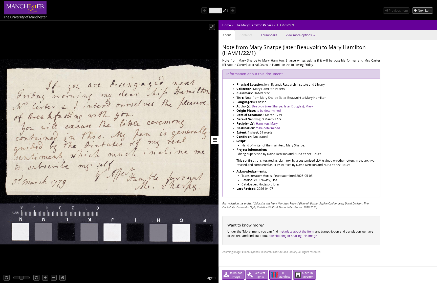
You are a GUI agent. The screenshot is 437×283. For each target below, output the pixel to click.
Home (226, 25)
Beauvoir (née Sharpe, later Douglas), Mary (282, 106)
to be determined (268, 110)
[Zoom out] (54, 278)
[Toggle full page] (212, 27)
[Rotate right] (36, 278)
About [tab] (227, 35)
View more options (299, 35)
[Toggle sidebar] (215, 140)
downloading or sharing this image (293, 236)
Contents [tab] (245, 35)
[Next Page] (233, 10)
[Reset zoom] (62, 278)
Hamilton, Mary (267, 123)
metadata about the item (296, 231)
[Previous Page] (204, 10)
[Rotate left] (7, 278)
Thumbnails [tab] (269, 35)
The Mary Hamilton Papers (254, 25)
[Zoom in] (45, 278)
